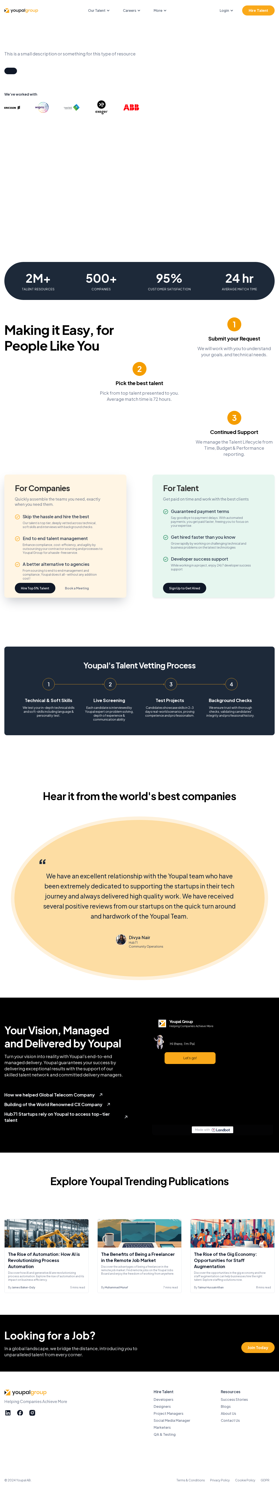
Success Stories (234, 1399)
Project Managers (168, 1413)
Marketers (162, 1427)
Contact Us (230, 1420)
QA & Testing (165, 1434)
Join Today (258, 1347)
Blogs (226, 1406)
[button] (101, 10)
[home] (21, 10)
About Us (228, 1413)
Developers (163, 1399)
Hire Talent (258, 10)
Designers (162, 1406)
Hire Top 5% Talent (35, 588)
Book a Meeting (77, 588)
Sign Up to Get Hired (184, 588)
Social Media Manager (172, 1420)
